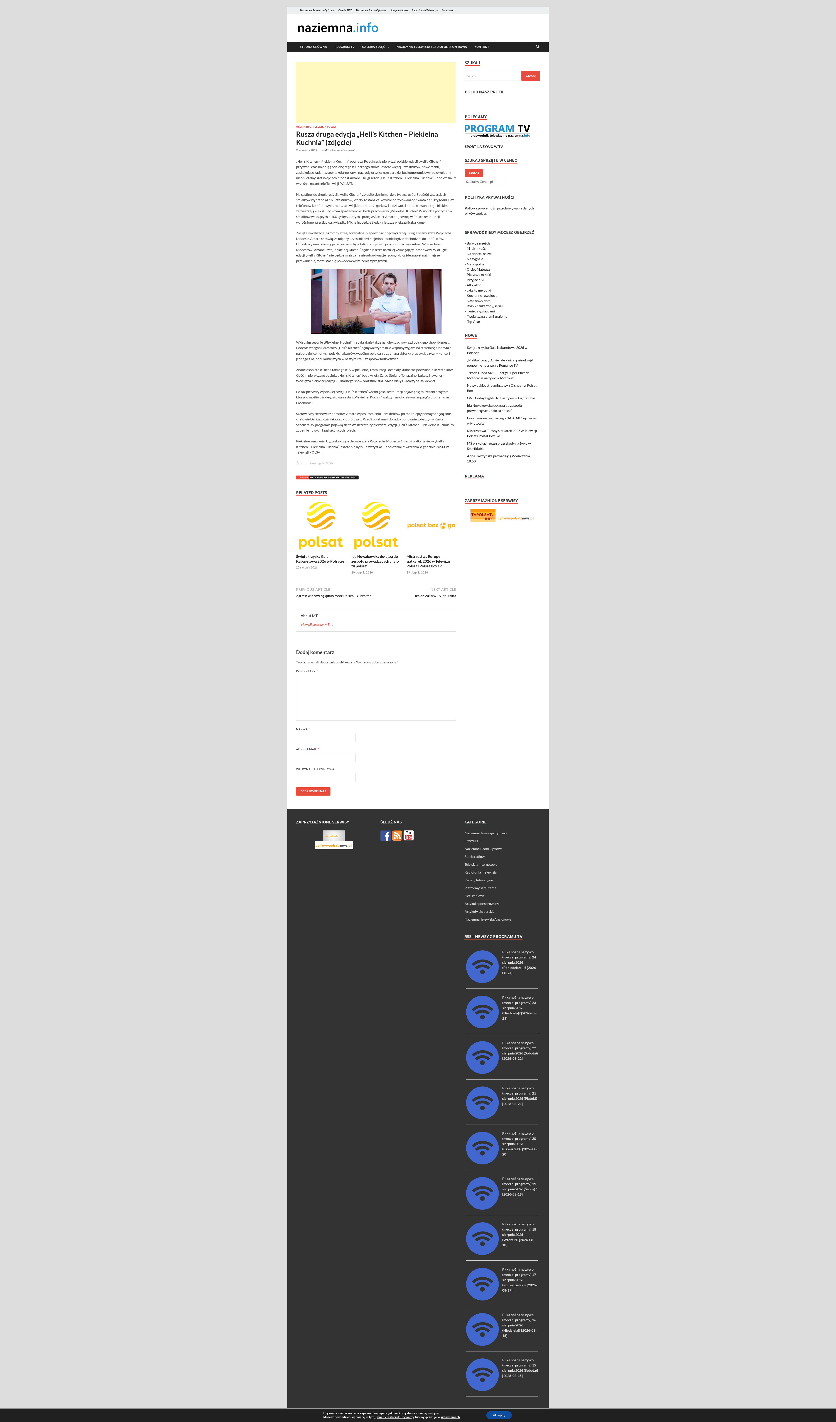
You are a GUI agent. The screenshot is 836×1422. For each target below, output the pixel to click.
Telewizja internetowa (481, 864)
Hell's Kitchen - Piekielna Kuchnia (333, 477)
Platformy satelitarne (480, 888)
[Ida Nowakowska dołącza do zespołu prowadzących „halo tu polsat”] (376, 527)
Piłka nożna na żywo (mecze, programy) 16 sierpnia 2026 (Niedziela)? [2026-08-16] (519, 1325)
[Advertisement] (376, 92)
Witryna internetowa (315, 769)
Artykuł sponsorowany (482, 903)
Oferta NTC (345, 10)
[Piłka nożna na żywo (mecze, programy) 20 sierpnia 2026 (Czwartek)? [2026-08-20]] (482, 1163)
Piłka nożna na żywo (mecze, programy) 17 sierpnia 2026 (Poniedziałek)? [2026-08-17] (519, 1279)
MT (326, 150)
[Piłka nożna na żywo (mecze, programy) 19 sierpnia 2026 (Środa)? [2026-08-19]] (482, 1208)
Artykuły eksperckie (479, 911)
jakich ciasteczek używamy (395, 1417)
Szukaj (474, 172)
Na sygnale (475, 259)
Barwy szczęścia (478, 243)
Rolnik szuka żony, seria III (486, 306)
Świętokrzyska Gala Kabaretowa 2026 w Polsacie (320, 558)
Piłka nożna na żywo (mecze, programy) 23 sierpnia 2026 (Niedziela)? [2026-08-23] (519, 1007)
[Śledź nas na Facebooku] (385, 835)
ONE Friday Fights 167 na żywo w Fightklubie (501, 398)
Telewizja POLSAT (324, 126)
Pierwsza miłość (479, 274)
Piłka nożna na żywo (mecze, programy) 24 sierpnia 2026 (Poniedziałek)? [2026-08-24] (519, 962)
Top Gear (473, 321)
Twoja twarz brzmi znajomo (487, 316)
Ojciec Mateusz (478, 269)
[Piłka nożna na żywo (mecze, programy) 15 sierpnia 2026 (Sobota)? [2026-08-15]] (482, 1390)
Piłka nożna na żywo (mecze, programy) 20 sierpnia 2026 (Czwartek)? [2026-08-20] (520, 1143)
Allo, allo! (474, 285)
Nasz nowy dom (478, 301)
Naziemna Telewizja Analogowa (488, 919)
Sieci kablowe (475, 896)
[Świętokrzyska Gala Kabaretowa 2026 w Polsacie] (321, 527)
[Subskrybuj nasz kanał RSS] (397, 835)
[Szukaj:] (502, 76)
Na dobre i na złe (479, 253)
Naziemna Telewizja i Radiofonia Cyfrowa (431, 47)
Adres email (307, 749)
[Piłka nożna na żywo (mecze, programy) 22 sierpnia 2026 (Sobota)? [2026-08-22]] (482, 1072)
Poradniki (447, 10)
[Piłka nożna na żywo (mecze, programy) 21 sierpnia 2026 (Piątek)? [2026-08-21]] (482, 1118)
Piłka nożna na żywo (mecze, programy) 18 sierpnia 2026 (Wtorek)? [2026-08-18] (519, 1234)
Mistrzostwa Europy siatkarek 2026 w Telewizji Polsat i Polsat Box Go (428, 561)
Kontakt (481, 47)
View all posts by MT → (317, 624)
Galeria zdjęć (373, 47)
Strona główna (313, 47)
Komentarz (307, 671)
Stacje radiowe (399, 10)
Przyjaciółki (475, 280)
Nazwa (303, 729)
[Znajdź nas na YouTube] (408, 835)
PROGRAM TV (344, 47)
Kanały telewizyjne (479, 880)
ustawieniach (450, 1417)
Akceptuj (499, 1415)
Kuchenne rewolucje (482, 295)
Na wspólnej (476, 264)
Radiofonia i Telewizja (425, 10)
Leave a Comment (343, 150)
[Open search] (537, 47)
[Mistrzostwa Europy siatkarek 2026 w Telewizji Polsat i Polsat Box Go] (431, 527)
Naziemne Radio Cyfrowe (371, 10)
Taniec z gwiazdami (481, 311)
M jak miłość (476, 248)
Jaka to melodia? (479, 290)
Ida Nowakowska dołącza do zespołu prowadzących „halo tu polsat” (375, 561)
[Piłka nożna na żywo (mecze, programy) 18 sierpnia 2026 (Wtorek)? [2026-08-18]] (482, 1254)
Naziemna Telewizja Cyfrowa (317, 10)
